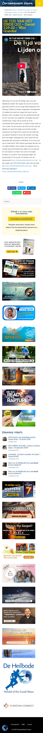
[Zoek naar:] (21, 201)
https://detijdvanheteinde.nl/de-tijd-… (25, 160)
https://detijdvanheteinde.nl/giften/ (15, 171)
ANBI (23, 724)
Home (14, 10)
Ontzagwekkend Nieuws (17, 3)
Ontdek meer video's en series (27, 10)
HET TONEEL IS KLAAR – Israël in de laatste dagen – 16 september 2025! (24, 446)
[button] (11, 188)
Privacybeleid (15, 724)
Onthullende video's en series (13, 12)
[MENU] (39, 3)
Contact (29, 724)
